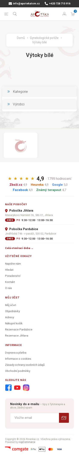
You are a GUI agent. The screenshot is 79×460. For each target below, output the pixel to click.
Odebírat (64, 418)
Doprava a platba (15, 352)
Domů (21, 38)
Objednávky (12, 311)
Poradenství (12, 275)
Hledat (9, 269)
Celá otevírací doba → (19, 248)
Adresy (9, 317)
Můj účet (10, 305)
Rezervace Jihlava (16, 335)
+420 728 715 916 (59, 3)
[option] (20, 145)
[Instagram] (26, 387)
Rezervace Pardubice (18, 329)
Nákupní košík (14, 323)
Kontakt (10, 282)
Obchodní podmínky (17, 371)
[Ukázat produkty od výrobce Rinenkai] (20, 145)
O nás (8, 288)
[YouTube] (17, 387)
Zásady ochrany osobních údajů (25, 364)
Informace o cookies (18, 358)
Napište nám (13, 263)
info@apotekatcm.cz (26, 3)
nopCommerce (27, 442)
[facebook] (8, 387)
